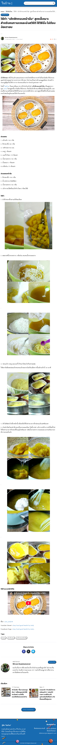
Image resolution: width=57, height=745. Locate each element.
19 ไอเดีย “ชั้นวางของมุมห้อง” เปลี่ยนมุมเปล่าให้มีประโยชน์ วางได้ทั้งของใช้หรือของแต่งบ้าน (20, 693)
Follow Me (52, 662)
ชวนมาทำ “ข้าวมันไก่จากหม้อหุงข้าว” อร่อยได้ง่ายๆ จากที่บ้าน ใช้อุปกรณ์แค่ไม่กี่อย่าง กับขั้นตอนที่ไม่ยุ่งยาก (47, 694)
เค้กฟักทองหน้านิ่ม (21, 637)
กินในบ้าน (9, 11)
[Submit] (54, 3)
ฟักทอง (3, 637)
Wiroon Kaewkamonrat (11, 37)
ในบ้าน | (6, 3)
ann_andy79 (8, 621)
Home (2, 11)
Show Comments (28, 709)
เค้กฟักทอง (11, 637)
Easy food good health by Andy (23, 625)
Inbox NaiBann (51, 728)
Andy (5, 89)
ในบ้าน (6, 86)
